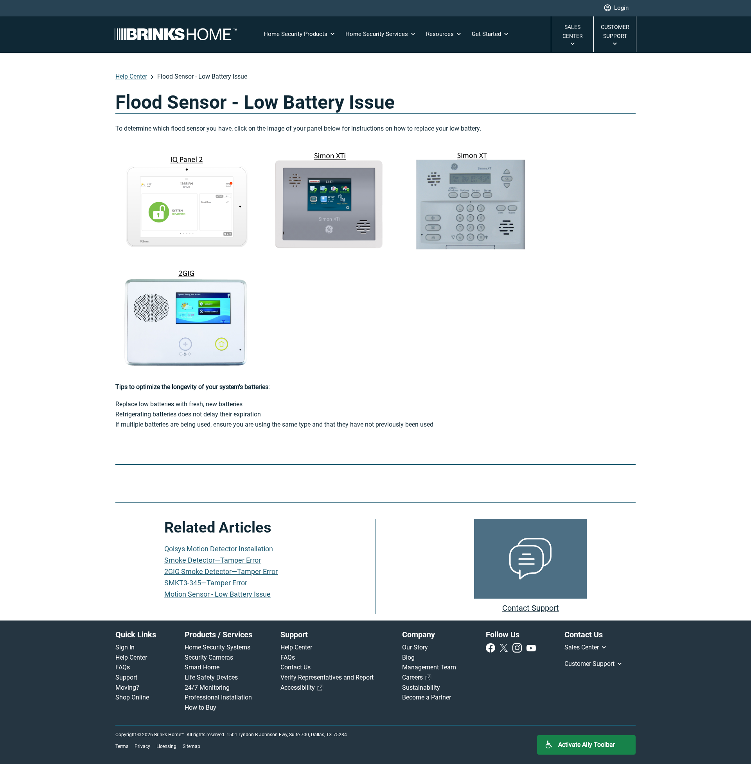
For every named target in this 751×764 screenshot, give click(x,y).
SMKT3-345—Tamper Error (205, 583)
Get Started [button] (487, 34)
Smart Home (202, 667)
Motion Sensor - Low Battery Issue (217, 594)
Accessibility (298, 687)
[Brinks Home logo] (179, 34)
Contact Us (295, 667)
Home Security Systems (217, 647)
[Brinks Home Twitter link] (505, 647)
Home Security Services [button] (377, 34)
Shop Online (132, 697)
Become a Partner (426, 697)
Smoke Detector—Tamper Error (212, 560)
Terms (121, 746)
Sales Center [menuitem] (582, 647)
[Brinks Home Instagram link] (518, 647)
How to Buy (200, 707)
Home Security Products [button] (296, 34)
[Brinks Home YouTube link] (531, 647)
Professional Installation (218, 697)
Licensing (166, 746)
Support (126, 677)
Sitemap (191, 746)
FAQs (122, 667)
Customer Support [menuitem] (590, 663)
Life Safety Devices (211, 677)
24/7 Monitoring (207, 687)
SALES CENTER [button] (572, 31)
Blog (408, 657)
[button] (616, 8)
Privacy (142, 746)
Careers (413, 677)
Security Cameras (209, 657)
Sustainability (421, 687)
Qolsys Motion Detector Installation (218, 549)
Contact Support (530, 608)
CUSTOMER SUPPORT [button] (615, 31)
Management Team (429, 667)
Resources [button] (440, 34)
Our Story (415, 647)
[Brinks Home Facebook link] (492, 647)
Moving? (127, 687)
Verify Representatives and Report (327, 677)
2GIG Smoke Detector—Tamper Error (221, 571)
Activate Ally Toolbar (586, 744)
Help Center (131, 76)
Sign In (125, 647)
